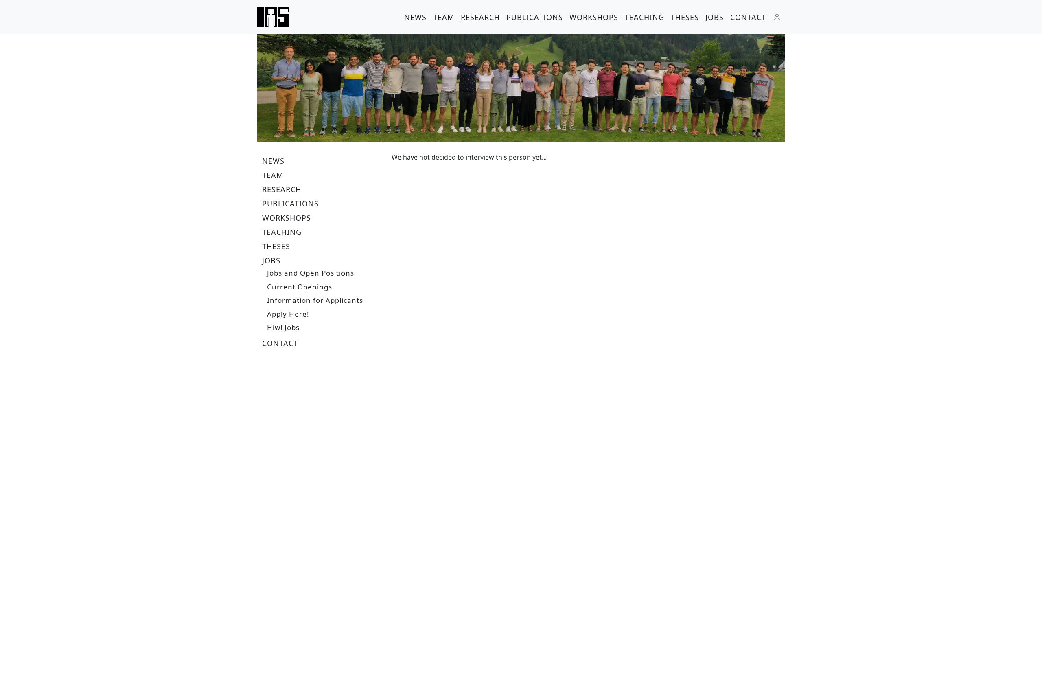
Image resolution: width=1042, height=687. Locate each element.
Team (443, 17)
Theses (685, 17)
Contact (748, 17)
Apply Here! (288, 314)
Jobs (714, 17)
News (415, 17)
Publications (534, 17)
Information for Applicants (315, 300)
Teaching (644, 17)
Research (480, 17)
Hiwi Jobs (283, 327)
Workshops (593, 17)
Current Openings (299, 286)
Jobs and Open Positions (310, 273)
